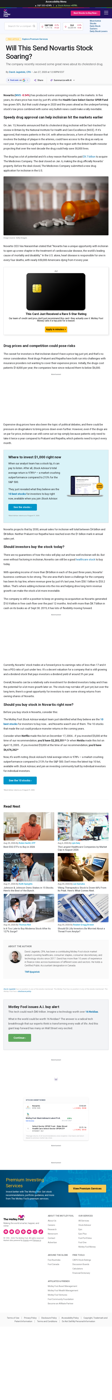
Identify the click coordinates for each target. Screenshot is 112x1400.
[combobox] (21, 26)
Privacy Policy (30, 1318)
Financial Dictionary (81, 1273)
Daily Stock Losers (98, 31)
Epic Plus (82, 1234)
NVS (18, 95)
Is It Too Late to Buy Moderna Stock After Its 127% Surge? (27, 930)
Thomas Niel (25, 925)
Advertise (52, 1242)
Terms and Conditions (47, 1321)
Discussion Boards (80, 1264)
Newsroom (53, 1234)
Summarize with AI (63, 80)
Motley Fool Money (87, 1247)
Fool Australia (54, 1260)
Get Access (30, 1121)
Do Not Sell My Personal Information (78, 1321)
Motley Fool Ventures (57, 1295)
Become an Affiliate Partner (60, 1304)
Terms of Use (13, 1318)
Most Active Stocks (95, 22)
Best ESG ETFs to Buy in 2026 (19, 847)
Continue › (20, 1037)
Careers (51, 1225)
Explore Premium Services (35, 39)
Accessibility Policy (70, 1318)
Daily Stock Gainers (95, 27)
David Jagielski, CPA (20, 72)
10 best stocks (17, 493)
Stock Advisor (84, 1225)
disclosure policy (24, 991)
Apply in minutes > (56, 329)
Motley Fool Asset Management (62, 1286)
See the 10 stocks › (20, 780)
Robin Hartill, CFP (27, 843)
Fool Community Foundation (61, 1299)
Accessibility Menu (56, 1)
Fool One (82, 1242)
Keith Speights (26, 884)
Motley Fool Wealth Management (63, 1291)
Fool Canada (53, 1264)
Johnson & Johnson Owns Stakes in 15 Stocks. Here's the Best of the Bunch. (29, 889)
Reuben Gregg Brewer (83, 925)
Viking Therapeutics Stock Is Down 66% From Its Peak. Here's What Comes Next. (82, 889)
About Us (52, 1221)
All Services (83, 1221)
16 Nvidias (91, 1011)
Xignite (26, 1240)
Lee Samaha (79, 884)
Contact (51, 1238)
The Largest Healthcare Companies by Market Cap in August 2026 (82, 848)
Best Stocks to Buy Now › (85, 13)
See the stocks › (23, 507)
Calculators (77, 1269)
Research (52, 1229)
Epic (80, 1229)
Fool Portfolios (85, 1238)
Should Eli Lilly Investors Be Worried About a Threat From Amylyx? (81, 930)
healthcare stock (85, 559)
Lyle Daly (76, 843)
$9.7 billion (89, 156)
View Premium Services (87, 1188)
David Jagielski (9, 989)
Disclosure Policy (49, 1318)
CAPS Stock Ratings (81, 1260)
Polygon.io (37, 1240)
